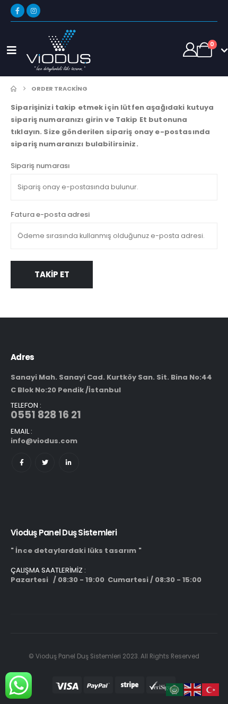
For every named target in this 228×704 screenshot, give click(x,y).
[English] (193, 689)
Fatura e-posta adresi (50, 214)
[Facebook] (17, 10)
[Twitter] (45, 462)
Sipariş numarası (40, 166)
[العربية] (175, 689)
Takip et (51, 274)
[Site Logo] (57, 50)
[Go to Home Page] (13, 89)
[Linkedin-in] (68, 462)
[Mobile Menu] (11, 50)
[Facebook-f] (21, 462)
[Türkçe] (211, 689)
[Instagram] (33, 10)
